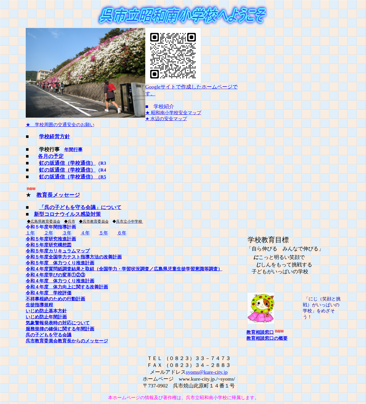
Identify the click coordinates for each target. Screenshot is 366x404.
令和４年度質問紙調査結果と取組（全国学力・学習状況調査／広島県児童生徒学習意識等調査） (124, 268)
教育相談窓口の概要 (267, 338)
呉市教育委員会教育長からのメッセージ (67, 340)
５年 (103, 232)
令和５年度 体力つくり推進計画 (60, 262)
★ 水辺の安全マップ (166, 118)
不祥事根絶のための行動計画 (55, 298)
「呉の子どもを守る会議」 (80, 207)
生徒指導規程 (39, 304)
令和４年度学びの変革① (51, 274)
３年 (66, 232)
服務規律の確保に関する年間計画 (60, 328)
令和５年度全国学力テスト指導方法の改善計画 (74, 256)
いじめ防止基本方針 (46, 310)
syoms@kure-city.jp (207, 372)
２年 (48, 232)
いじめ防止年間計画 (46, 316)
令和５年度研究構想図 (48, 244)
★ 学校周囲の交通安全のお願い (60, 124)
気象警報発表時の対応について (58, 322)
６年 (121, 232)
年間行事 (73, 149)
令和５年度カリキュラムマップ (58, 250)
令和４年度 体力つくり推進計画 (60, 280)
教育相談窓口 (260, 332)
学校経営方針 (54, 136)
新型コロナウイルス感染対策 (67, 214)
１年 (30, 232)
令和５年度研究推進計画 (51, 238)
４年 (85, 232)
